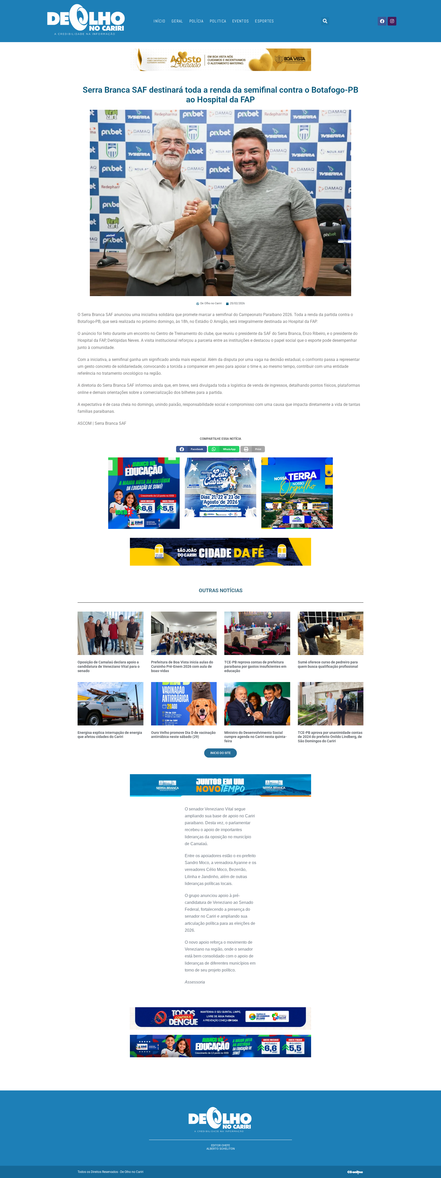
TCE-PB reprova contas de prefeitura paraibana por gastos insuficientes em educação (255, 666)
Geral (177, 21)
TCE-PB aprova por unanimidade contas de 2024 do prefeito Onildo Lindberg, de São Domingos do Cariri (330, 737)
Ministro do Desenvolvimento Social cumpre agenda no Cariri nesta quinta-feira (255, 737)
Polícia (196, 21)
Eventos (240, 21)
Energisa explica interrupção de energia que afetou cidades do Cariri (110, 735)
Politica (218, 21)
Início (159, 21)
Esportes (264, 21)
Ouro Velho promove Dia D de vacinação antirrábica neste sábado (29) (183, 735)
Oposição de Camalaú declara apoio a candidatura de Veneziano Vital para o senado (109, 666)
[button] (325, 21)
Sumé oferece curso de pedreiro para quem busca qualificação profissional (328, 664)
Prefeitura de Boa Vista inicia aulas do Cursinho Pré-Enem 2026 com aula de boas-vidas (182, 666)
